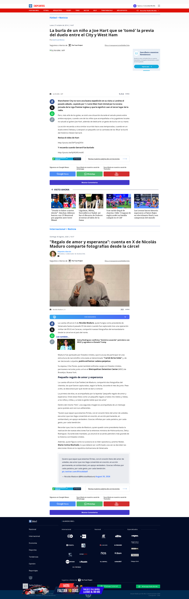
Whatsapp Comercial (111, 584)
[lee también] (66, 344)
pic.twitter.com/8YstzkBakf (75, 470)
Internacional (34, 534)
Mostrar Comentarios (90, 182)
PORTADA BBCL (34, 10)
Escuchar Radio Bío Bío (148, 10)
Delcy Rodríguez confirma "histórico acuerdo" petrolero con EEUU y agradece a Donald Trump (103, 341)
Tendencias (33, 555)
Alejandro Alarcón (64, 252)
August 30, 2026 (102, 474)
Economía (33, 541)
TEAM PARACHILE (107, 10)
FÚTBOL (46, 10)
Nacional (32, 527)
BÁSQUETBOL (57, 10)
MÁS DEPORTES (122, 10)
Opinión (32, 562)
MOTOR (86, 10)
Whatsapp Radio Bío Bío (149, 585)
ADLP (95, 10)
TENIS (77, 10)
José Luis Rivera (58, 40)
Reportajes (33, 569)
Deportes (33, 548)
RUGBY (68, 10)
